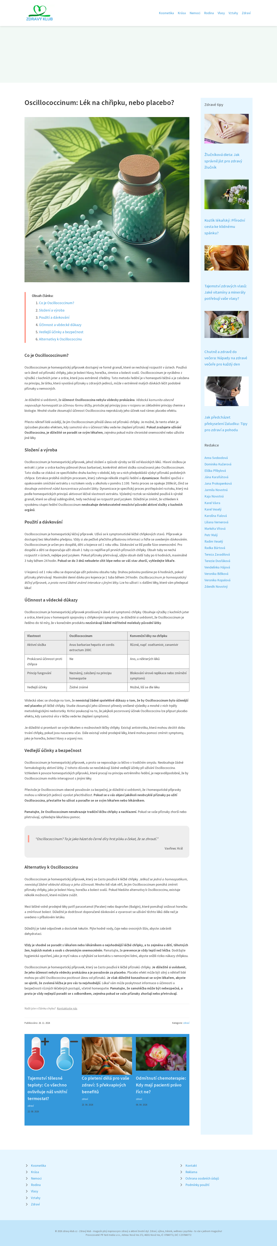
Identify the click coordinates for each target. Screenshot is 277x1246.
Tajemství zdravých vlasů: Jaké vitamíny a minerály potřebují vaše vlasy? (225, 292)
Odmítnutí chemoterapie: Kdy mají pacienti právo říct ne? (161, 1085)
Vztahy (233, 13)
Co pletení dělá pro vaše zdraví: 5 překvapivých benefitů (105, 1085)
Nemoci (195, 13)
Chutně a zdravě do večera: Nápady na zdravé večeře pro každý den (225, 358)
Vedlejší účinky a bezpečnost (61, 332)
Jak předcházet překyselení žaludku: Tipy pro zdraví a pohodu (225, 423)
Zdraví (246, 13)
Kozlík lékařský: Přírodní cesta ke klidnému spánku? (224, 226)
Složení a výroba (51, 310)
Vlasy (221, 13)
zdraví (186, 1022)
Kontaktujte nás (67, 1008)
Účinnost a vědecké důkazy (60, 324)
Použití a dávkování (54, 317)
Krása (182, 13)
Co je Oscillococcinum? (56, 303)
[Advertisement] (138, 54)
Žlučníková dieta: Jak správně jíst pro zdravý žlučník (223, 161)
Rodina (209, 13)
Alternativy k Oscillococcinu (60, 339)
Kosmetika (166, 13)
